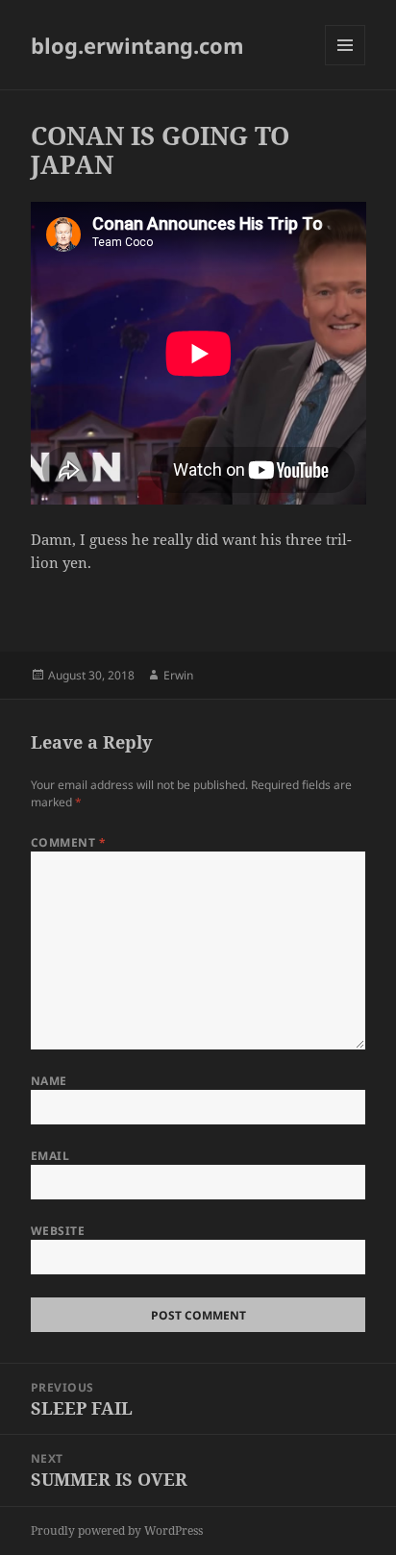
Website (58, 1230)
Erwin (178, 675)
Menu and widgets (345, 64)
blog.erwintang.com (137, 45)
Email (50, 1156)
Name (49, 1081)
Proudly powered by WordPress (117, 1530)
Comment (68, 842)
